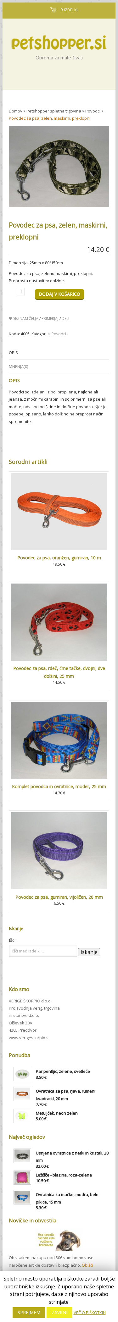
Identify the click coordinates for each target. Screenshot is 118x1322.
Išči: (12, 940)
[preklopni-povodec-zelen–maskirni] (59, 157)
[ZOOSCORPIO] (59, 37)
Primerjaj (50, 318)
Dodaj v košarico (59, 294)
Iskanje (89, 952)
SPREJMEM (29, 1312)
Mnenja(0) (18, 366)
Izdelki (68, 10)
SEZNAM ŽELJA (25, 318)
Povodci (59, 334)
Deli (65, 318)
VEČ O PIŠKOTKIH (90, 1312)
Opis (13, 352)
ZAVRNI (59, 1312)
